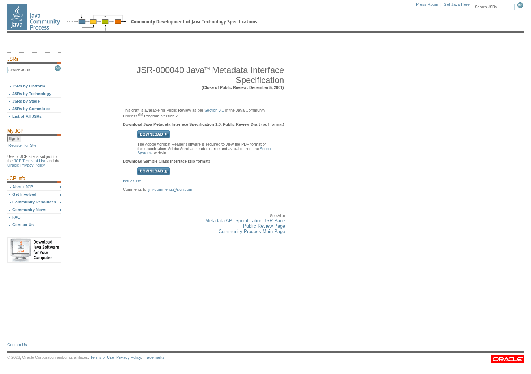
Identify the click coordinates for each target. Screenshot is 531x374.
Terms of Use (102, 357)
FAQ (16, 217)
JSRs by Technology (31, 93)
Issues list (132, 181)
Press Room (427, 4)
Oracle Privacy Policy (26, 165)
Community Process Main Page (252, 231)
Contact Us (23, 225)
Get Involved (24, 194)
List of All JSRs (27, 116)
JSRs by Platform (28, 86)
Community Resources (34, 202)
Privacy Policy (128, 357)
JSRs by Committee (31, 109)
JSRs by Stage (26, 101)
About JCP (22, 187)
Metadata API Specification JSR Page (245, 220)
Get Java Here (457, 4)
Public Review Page (264, 226)
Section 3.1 (214, 110)
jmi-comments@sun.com (170, 189)
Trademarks (154, 357)
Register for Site (22, 145)
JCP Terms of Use (30, 161)
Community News (29, 209)
